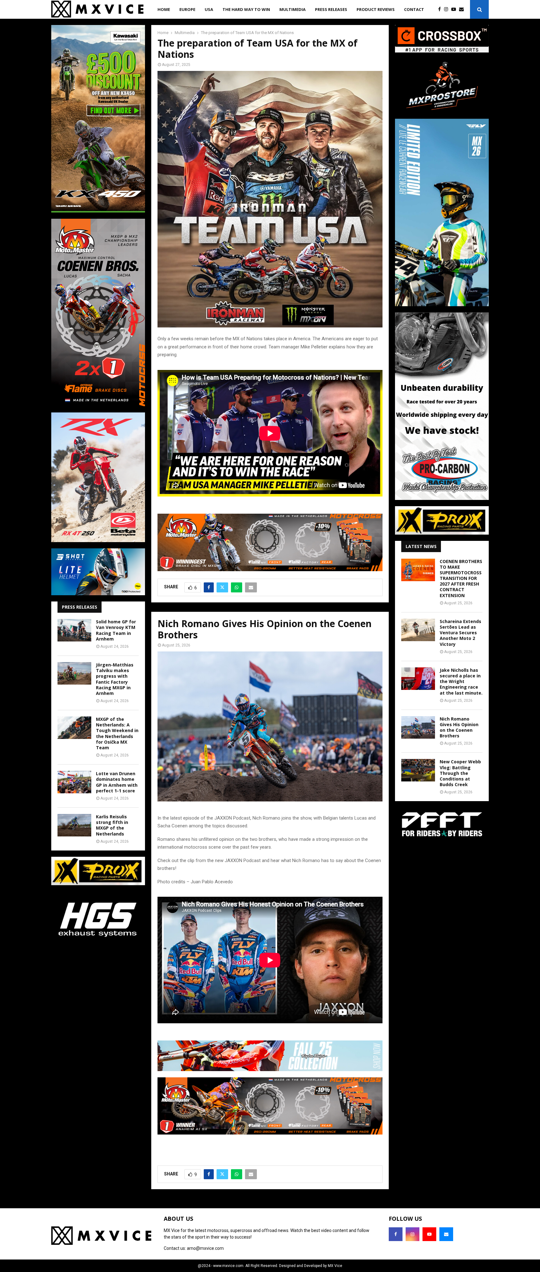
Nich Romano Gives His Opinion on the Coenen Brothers (459, 727)
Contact (414, 9)
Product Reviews (376, 9)
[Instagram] (447, 9)
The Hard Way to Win (246, 9)
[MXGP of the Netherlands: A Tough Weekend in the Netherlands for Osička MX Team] (74, 727)
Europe (187, 9)
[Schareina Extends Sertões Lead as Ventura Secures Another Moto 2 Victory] (418, 630)
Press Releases (331, 9)
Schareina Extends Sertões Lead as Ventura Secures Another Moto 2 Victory (460, 632)
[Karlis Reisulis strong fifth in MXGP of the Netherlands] (74, 825)
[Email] (463, 9)
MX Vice (335, 1266)
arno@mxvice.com (205, 1248)
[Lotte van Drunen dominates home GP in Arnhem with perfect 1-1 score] (74, 782)
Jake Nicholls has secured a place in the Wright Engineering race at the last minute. (461, 681)
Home (164, 9)
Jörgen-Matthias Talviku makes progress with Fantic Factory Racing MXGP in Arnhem (114, 679)
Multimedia (292, 9)
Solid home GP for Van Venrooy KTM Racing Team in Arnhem (116, 630)
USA (209, 9)
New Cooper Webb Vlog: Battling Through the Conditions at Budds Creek (460, 773)
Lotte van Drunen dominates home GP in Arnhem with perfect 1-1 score (117, 782)
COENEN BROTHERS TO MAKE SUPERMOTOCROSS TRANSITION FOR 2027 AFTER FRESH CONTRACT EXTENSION (461, 578)
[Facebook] (441, 9)
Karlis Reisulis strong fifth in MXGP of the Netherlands (112, 825)
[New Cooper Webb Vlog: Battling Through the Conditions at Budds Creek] (418, 770)
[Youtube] (455, 9)
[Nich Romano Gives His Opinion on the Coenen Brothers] (418, 727)
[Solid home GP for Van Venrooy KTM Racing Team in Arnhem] (74, 630)
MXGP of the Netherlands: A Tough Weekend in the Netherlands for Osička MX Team (117, 733)
